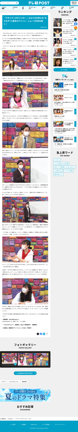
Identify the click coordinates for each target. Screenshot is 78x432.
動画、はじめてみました (68, 167)
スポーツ (44, 7)
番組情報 (24, 381)
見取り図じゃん (58, 174)
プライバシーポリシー (60, 424)
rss (75, 27)
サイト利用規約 (46, 424)
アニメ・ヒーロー (32, 7)
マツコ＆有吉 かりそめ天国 (61, 163)
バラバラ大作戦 (68, 171)
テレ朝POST (39, 3)
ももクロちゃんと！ (14, 319)
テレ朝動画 (23, 424)
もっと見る (64, 70)
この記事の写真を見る (24, 373)
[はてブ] (44, 334)
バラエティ (15, 7)
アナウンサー (53, 7)
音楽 (23, 7)
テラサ (24, 328)
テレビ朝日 (13, 424)
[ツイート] (38, 334)
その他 (62, 7)
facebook (75, 23)
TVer (21, 324)
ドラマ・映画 (4, 7)
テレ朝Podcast (58, 171)
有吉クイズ (57, 167)
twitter (75, 19)
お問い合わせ (34, 424)
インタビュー (71, 7)
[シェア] (41, 334)
